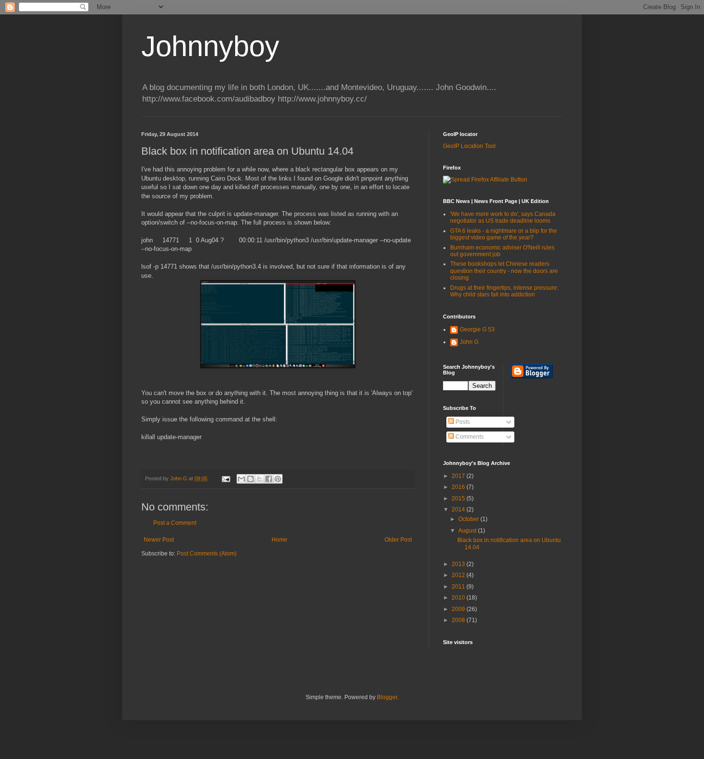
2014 (459, 509)
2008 (459, 620)
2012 (459, 575)
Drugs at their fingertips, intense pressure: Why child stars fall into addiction (504, 291)
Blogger (387, 697)
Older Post (398, 539)
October (469, 519)
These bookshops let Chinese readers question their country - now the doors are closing (504, 271)
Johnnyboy (210, 46)
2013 (459, 564)
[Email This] (241, 479)
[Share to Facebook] (268, 479)
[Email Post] (225, 478)
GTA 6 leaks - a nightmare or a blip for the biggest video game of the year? (503, 234)
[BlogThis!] (250, 479)
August (468, 530)
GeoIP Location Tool (469, 146)
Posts (462, 422)
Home (279, 539)
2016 (459, 487)
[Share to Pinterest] (278, 479)
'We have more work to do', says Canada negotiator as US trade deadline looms (503, 217)
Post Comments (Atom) (207, 553)
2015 (459, 498)
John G (469, 342)
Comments (469, 436)
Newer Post (159, 539)
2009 (459, 609)
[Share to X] (259, 479)
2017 (459, 476)
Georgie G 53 (477, 329)
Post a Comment (174, 523)
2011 (459, 586)
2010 (459, 597)
